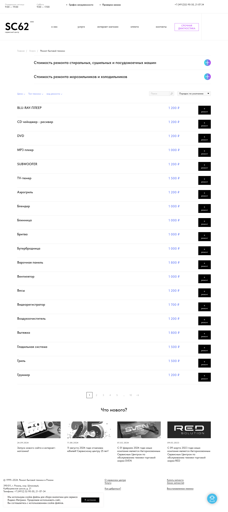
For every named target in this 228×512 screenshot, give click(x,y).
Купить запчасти (175, 480)
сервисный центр (12, 32)
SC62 (17, 26)
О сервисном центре (115, 480)
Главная (21, 50)
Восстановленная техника (180, 488)
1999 (32, 22)
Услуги (32, 50)
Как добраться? (113, 488)
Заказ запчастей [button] (175, 482)
